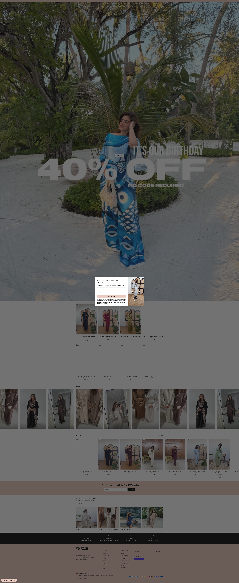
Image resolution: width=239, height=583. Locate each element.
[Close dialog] (142, 278)
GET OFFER (111, 296)
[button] (9, 580)
